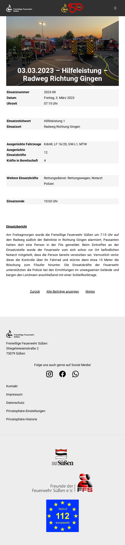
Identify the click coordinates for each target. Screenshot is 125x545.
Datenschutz (15, 403)
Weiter (90, 291)
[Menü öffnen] (115, 8)
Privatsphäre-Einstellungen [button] (25, 411)
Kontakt (12, 386)
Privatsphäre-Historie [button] (21, 419)
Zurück (35, 291)
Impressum (14, 394)
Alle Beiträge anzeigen (62, 291)
